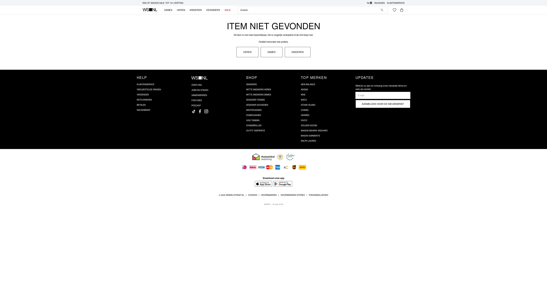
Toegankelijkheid (318, 194)
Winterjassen (254, 110)
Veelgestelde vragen (149, 89)
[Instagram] (206, 111)
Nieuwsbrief (143, 110)
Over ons (196, 84)
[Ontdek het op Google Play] (282, 184)
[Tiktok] (193, 111)
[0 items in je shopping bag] (402, 10)
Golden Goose (309, 125)
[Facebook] (200, 111)
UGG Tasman (252, 120)
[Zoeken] (382, 10)
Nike (303, 94)
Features (196, 100)
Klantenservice (396, 2)
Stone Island (308, 104)
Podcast (196, 105)
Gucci (304, 120)
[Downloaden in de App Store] (263, 184)
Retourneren (144, 99)
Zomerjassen (253, 115)
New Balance (308, 84)
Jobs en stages (199, 90)
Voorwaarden (269, 194)
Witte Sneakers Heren (258, 89)
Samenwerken (199, 95)
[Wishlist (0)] (394, 10)
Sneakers (251, 84)
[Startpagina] (149, 10)
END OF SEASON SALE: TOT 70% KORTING (162, 2)
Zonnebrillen (253, 125)
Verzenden (143, 94)
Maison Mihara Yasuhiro (314, 130)
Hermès (305, 115)
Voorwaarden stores (293, 194)
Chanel (305, 110)
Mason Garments (310, 135)
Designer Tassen (255, 99)
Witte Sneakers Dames (258, 94)
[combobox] (308, 10)
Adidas (304, 89)
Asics (304, 99)
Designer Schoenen (257, 104)
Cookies (252, 194)
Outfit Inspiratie (255, 130)
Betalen (141, 104)
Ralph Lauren (308, 140)
